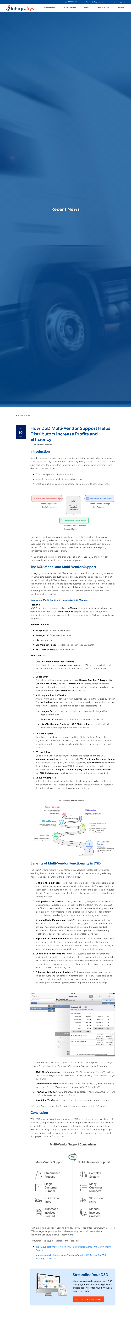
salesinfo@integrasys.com (94, 2)
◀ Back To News (24, 415)
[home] (20, 8)
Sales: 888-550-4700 (71, 2)
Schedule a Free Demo (88, 1299)
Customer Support (118, 2)
